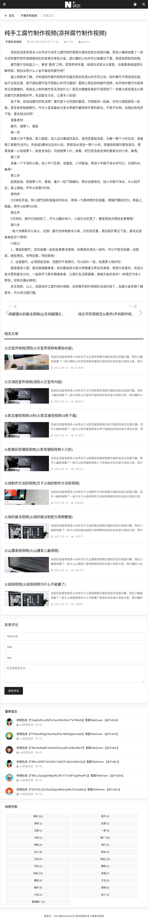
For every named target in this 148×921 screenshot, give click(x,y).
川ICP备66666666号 (64, 916)
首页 (11, 15)
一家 (105, 830)
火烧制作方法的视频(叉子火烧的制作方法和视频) (42, 483)
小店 (38, 894)
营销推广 (38, 902)
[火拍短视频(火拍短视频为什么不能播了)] (26, 598)
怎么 (38, 852)
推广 (105, 837)
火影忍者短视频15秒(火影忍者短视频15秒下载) (40, 416)
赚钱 (105, 866)
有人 (105, 894)
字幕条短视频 (29, 15)
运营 (105, 823)
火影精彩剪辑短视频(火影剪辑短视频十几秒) (38, 450)
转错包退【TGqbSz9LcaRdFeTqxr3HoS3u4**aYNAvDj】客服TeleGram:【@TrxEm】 (68, 720)
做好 (38, 887)
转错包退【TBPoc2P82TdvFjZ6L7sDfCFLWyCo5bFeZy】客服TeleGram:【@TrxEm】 (68, 761)
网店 (38, 816)
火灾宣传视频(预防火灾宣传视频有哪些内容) (38, 348)
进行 (105, 845)
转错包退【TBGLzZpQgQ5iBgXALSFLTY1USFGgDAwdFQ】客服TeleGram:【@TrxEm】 (71, 775)
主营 (38, 830)
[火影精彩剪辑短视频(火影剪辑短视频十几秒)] (26, 463)
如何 (38, 873)
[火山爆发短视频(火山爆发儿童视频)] (26, 564)
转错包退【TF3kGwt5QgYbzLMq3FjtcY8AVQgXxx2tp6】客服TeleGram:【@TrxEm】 (68, 733)
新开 (105, 816)
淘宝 (105, 859)
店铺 (105, 873)
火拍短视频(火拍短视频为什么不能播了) (35, 584)
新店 (105, 852)
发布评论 (13, 690)
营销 (105, 887)
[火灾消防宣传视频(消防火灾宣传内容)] (26, 396)
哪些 (38, 880)
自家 (38, 823)
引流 (38, 859)
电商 (38, 845)
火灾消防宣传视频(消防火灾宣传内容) (33, 382)
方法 (105, 880)
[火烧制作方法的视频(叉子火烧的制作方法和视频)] (26, 497)
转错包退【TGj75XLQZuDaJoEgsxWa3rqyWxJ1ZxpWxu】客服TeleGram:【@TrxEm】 (69, 789)
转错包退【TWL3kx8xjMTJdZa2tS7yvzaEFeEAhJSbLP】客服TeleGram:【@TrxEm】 (68, 747)
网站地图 (80, 916)
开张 (38, 866)
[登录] (135, 4)
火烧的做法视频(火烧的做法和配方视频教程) (38, 517)
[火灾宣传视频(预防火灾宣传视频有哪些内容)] (26, 362)
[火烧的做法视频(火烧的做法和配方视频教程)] (26, 531)
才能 (38, 837)
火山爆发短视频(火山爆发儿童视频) (31, 551)
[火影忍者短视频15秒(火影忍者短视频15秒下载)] (26, 429)
